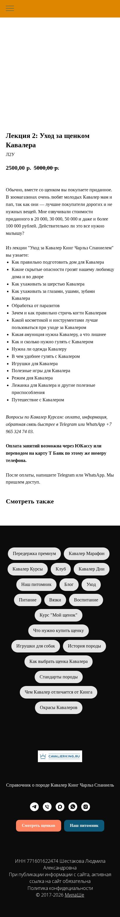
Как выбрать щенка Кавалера (58, 661)
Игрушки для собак (35, 645)
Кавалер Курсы (28, 568)
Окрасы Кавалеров (58, 707)
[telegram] (34, 806)
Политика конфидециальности (60, 888)
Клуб (61, 568)
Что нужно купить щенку (58, 630)
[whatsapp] (72, 806)
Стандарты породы (59, 676)
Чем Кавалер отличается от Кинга (58, 692)
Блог (69, 584)
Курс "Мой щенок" (58, 614)
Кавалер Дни (92, 568)
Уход (91, 584)
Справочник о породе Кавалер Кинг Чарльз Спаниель (60, 785)
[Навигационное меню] (10, 9)
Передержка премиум (34, 553)
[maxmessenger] (60, 806)
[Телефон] (47, 806)
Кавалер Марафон (87, 553)
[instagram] (85, 806)
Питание (27, 599)
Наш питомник (36, 584)
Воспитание (86, 599)
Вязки (55, 599)
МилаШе (74, 895)
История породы (84, 645)
